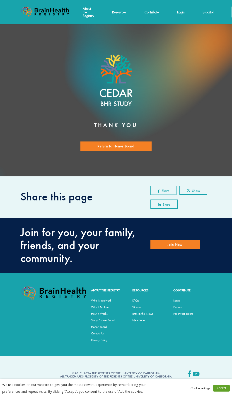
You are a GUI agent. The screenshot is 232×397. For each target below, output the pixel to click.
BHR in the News (142, 314)
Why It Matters (100, 307)
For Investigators (183, 314)
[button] (115, 146)
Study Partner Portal (103, 320)
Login (176, 300)
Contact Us (97, 333)
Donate (177, 307)
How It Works (99, 314)
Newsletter (139, 320)
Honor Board (99, 327)
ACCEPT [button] (221, 388)
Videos (136, 307)
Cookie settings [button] (200, 388)
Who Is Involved (101, 300)
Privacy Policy (99, 340)
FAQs (135, 300)
